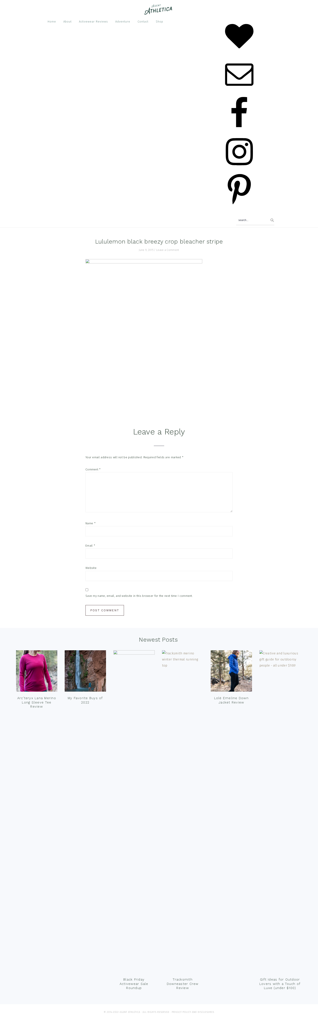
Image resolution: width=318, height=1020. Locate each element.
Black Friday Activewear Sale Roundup (134, 984)
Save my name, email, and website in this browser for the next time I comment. (139, 596)
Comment (93, 469)
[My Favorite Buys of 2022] (85, 672)
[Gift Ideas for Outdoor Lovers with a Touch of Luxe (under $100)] (280, 812)
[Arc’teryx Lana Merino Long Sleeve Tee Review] (36, 672)
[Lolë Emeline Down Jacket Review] (231, 672)
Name (90, 523)
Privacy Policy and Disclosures (193, 1012)
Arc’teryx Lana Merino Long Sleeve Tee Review (36, 702)
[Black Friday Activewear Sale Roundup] (134, 812)
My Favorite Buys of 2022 (85, 700)
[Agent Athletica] (159, 12)
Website (90, 568)
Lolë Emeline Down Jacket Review (231, 700)
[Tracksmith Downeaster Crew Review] (182, 812)
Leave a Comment (167, 250)
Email (90, 545)
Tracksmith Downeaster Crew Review (183, 984)
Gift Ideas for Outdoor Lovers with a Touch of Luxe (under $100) (280, 984)
